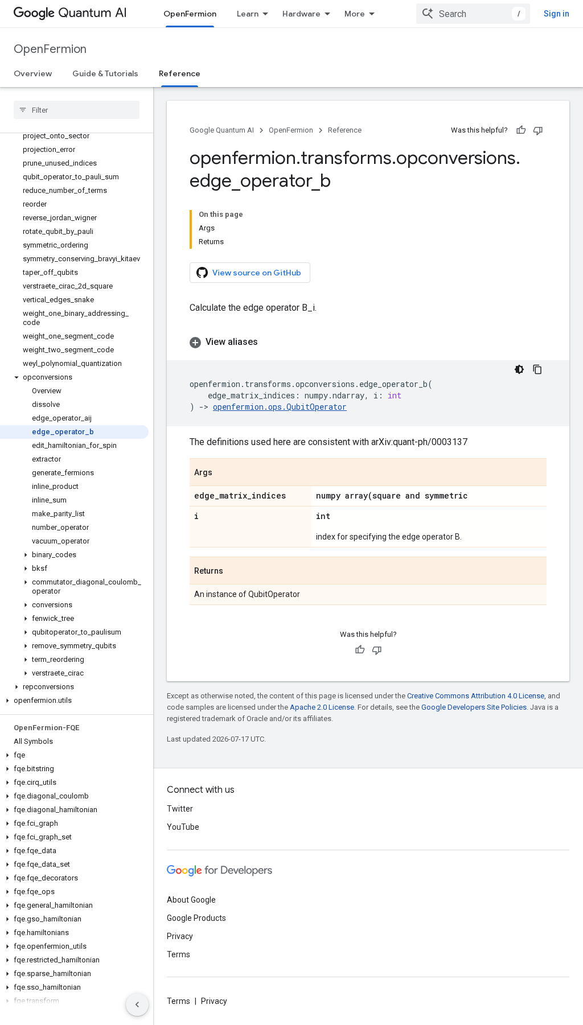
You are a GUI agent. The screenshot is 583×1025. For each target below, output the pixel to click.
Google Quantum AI (222, 130)
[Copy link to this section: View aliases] (269, 342)
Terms (178, 954)
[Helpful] (520, 130)
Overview (33, 73)
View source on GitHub (256, 272)
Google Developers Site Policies (474, 707)
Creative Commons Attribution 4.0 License (475, 695)
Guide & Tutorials (105, 73)
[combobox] (473, 13)
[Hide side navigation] (137, 1004)
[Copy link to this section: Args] (223, 473)
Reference (179, 73)
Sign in (556, 13)
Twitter (180, 808)
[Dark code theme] (519, 369)
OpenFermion (189, 14)
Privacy (180, 936)
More (354, 14)
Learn (247, 14)
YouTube (183, 826)
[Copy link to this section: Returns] (234, 571)
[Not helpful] (538, 130)
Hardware (301, 14)
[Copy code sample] (537, 369)
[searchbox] (76, 110)
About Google (191, 899)
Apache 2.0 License (322, 707)
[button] (74, 377)
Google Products (196, 918)
